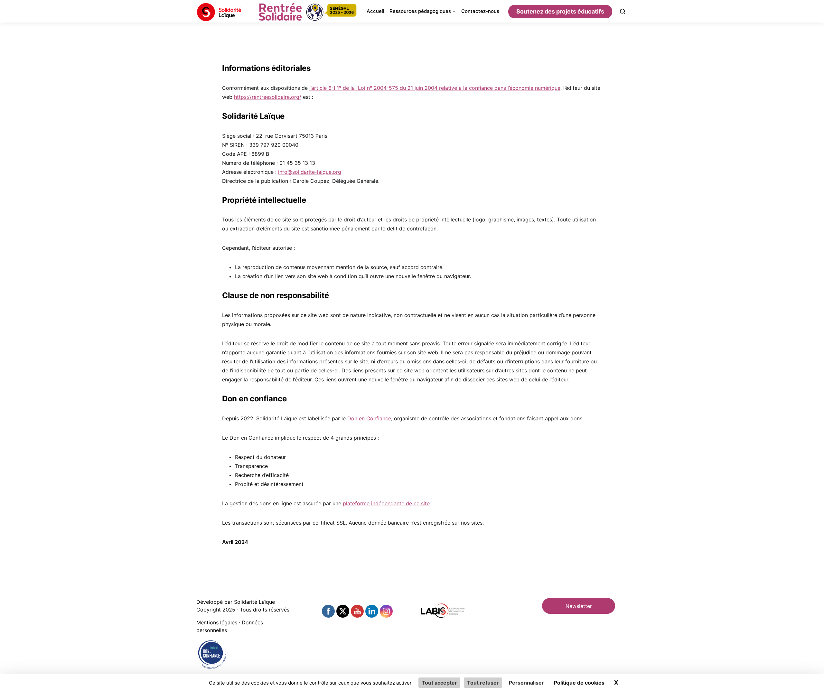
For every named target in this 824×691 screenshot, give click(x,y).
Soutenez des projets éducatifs (560, 11)
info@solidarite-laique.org (309, 172)
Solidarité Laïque (254, 602)
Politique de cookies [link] (579, 682)
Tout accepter (439, 682)
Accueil (375, 11)
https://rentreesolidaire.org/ (267, 97)
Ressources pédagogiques (420, 11)
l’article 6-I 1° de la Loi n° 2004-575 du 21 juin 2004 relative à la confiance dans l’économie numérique (434, 88)
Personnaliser (526, 682)
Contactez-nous (480, 11)
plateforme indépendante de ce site (386, 503)
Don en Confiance (369, 418)
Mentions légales (216, 622)
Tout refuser (483, 682)
